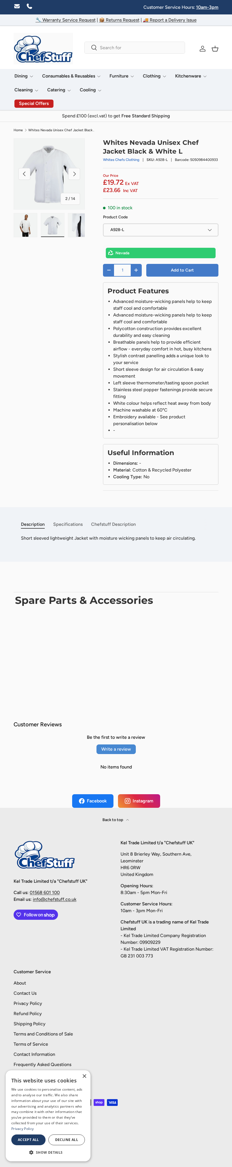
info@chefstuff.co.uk (54, 899)
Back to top (113, 819)
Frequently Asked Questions (42, 1064)
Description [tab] (33, 524)
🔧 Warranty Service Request (66, 20)
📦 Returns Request (119, 20)
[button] (215, 48)
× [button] (84, 1076)
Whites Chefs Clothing (121, 160)
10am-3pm (207, 7)
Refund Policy (28, 1013)
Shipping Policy (30, 1023)
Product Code (115, 217)
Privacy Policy (28, 1003)
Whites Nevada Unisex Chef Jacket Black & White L (62, 130)
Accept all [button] (28, 1139)
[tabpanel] (116, 538)
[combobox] (135, 47)
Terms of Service (31, 1044)
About (20, 983)
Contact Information (34, 1054)
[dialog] (48, 1115)
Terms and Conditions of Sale (43, 1034)
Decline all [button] (66, 1139)
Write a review (116, 749)
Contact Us (25, 993)
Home (18, 130)
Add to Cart (182, 270)
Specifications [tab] (68, 524)
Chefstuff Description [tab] (113, 524)
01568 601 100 (45, 892)
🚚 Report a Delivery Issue (170, 20)
